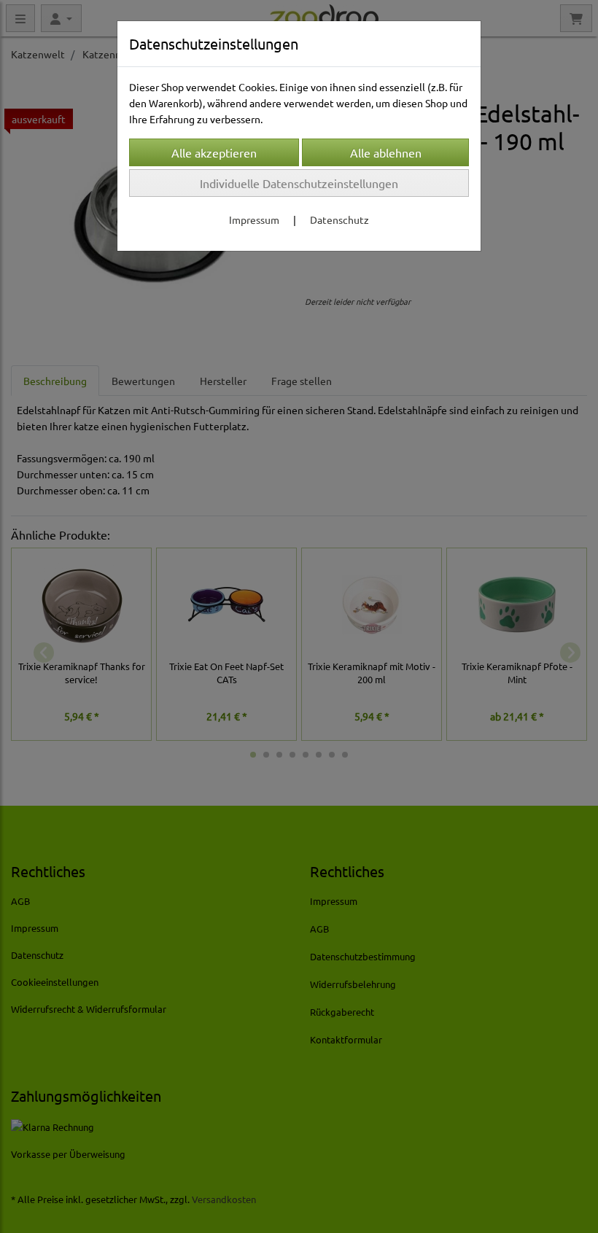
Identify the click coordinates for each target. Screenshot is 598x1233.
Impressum (254, 219)
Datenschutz (339, 219)
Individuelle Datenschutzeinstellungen (299, 183)
